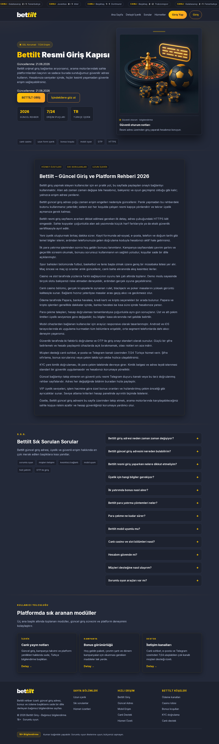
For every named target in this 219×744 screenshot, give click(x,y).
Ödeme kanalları (171, 697)
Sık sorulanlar (80, 703)
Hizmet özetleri (82, 708)
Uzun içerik (79, 697)
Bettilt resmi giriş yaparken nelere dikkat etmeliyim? (153, 464)
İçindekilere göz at (63, 97)
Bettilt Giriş (124, 697)
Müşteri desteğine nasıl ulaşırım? (153, 568)
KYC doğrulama (170, 714)
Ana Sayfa (117, 14)
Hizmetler (160, 14)
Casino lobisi (169, 703)
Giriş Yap (177, 14)
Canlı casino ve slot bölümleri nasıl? (153, 542)
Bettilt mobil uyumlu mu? (153, 529)
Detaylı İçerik (133, 14)
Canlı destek (169, 720)
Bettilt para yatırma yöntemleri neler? (153, 503)
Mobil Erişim (124, 708)
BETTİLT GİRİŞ (31, 97)
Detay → (26, 666)
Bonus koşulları (170, 708)
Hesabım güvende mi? (153, 555)
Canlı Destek (125, 714)
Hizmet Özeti (125, 720)
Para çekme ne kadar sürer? (153, 516)
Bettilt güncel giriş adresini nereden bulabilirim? (153, 451)
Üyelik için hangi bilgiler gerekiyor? (153, 477)
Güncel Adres (125, 703)
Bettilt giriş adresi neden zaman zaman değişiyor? (153, 438)
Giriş (196, 14)
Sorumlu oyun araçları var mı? (153, 580)
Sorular (148, 14)
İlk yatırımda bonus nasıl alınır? (153, 490)
